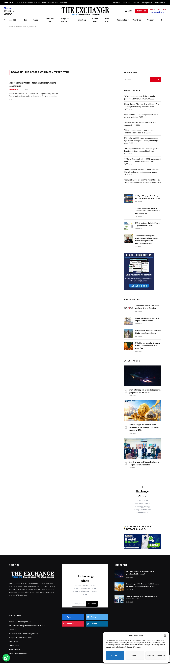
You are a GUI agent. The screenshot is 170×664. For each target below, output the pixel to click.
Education (126, 2)
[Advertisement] (85, 48)
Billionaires (13, 89)
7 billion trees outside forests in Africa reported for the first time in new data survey (147, 210)
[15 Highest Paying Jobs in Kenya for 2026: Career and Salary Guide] (128, 198)
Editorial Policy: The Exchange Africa (23, 633)
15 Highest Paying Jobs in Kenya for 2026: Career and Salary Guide (147, 197)
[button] (165, 635)
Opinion (150, 20)
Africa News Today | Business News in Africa (27, 626)
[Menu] (165, 20)
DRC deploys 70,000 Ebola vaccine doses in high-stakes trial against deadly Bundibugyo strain (141, 140)
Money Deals (95, 20)
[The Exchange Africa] (85, 11)
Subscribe (141, 11)
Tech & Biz (107, 20)
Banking (35, 20)
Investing (82, 20)
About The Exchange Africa (20, 622)
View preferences (156, 655)
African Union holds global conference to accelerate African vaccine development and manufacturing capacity (146, 239)
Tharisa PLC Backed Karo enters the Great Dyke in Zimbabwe (147, 306)
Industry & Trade (50, 20)
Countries (136, 20)
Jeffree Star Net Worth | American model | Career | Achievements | (32, 84)
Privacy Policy (147, 2)
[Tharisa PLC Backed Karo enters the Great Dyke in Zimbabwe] (128, 308)
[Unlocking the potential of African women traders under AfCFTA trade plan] (128, 346)
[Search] (161, 20)
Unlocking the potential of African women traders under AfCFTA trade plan (147, 345)
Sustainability (122, 20)
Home (26, 20)
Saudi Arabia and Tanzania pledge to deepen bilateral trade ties (144, 463)
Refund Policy (160, 2)
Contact (136, 2)
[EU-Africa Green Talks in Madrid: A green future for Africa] (128, 226)
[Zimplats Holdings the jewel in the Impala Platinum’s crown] (128, 321)
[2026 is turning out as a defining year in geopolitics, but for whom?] (142, 375)
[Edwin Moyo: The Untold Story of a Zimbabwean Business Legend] (128, 333)
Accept (115, 655)
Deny (134, 655)
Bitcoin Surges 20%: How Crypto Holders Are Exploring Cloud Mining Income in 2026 (144, 427)
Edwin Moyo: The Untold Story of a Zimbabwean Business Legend (148, 331)
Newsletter (13, 641)
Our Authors (14, 645)
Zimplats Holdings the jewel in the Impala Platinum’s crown (147, 319)
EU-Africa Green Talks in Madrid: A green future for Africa (147, 224)
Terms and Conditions (18, 653)
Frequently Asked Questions (20, 637)
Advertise (116, 2)
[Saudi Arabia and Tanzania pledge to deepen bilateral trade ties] (142, 448)
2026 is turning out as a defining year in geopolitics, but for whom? (42, 2)
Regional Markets (65, 20)
